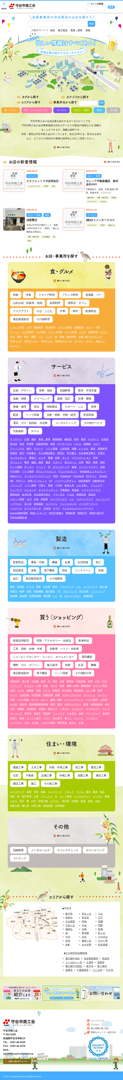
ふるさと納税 (48, 722)
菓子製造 (50, 591)
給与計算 (27, 494)
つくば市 (97, 970)
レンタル (83, 448)
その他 (113, 110)
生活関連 (83, 562)
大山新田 (70, 921)
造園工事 (83, 775)
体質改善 (81, 494)
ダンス (65, 458)
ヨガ (29, 499)
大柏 (84, 929)
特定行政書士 (56, 513)
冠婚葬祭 (65, 390)
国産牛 (37, 713)
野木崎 (85, 933)
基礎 (29, 792)
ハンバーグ (59, 713)
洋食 (28, 294)
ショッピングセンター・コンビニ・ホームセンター (43, 656)
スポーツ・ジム (74, 406)
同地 (84, 921)
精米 (52, 704)
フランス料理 (70, 294)
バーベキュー (93, 713)
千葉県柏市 (83, 970)
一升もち (64, 709)
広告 (36, 499)
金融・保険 (19, 398)
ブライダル (59, 494)
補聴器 (30, 690)
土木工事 (36, 767)
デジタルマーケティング (37, 476)
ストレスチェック (67, 850)
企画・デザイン (22, 390)
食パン (68, 718)
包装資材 (81, 681)
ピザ (29, 327)
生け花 (28, 504)
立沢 (84, 937)
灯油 (104, 681)
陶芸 (88, 462)
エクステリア (91, 201)
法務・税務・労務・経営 (61, 414)
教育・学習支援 (87, 390)
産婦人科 (69, 485)
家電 (90, 681)
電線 (90, 801)
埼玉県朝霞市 (91, 958)
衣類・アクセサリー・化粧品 (53, 640)
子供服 (46, 586)
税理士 (61, 453)
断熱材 (70, 681)
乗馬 (26, 462)
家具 (54, 586)
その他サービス (93, 423)
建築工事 (90, 197)
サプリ (35, 699)
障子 (22, 801)
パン (40, 337)
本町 (67, 944)
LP (50, 481)
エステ (42, 458)
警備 (50, 458)
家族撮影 (38, 504)
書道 (48, 462)
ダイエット (16, 462)
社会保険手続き (42, 494)
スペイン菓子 (34, 718)
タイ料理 (41, 332)
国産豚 (46, 713)
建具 (88, 792)
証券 (81, 462)
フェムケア (97, 485)
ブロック (69, 792)
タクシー (38, 448)
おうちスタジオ (32, 508)
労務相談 (65, 490)
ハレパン (79, 718)
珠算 (52, 444)
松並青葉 (103, 944)
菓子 (26, 337)
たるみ (70, 494)
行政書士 (31, 453)
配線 (83, 801)
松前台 (69, 917)
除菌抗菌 (48, 695)
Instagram (65, 476)
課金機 (23, 596)
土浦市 (89, 962)
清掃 (93, 406)
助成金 (75, 490)
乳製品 (13, 453)
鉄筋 (12, 796)
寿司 (75, 311)
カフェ (89, 341)
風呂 (93, 448)
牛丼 (97, 327)
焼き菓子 (57, 718)
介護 (26, 439)
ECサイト (91, 476)
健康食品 (88, 596)
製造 (99, 110)
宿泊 (36, 406)
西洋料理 (50, 327)
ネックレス (16, 713)
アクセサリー (93, 709)
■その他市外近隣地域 (75, 953)
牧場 (22, 718)
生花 (80, 664)
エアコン (55, 801)
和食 (15, 294)
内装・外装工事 (102, 197)
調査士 (32, 458)
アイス (48, 337)
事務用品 (86, 686)
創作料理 (71, 337)
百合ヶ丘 (86, 914)
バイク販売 (92, 699)
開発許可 (82, 513)
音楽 (22, 444)
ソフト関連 (52, 448)
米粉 (107, 704)
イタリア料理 (46, 294)
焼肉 (81, 713)
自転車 (23, 704)
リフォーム (47, 796)
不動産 (113, 197)
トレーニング (102, 499)
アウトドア (16, 686)
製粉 (59, 704)
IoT (59, 591)
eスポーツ (93, 439)
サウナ (56, 508)
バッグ (13, 695)
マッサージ (16, 439)
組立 (15, 578)
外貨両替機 (35, 596)
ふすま (13, 801)
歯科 (33, 439)
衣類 (29, 591)
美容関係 (88, 414)
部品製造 (18, 570)
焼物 (95, 462)
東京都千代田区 (73, 966)
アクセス (95, 1024)
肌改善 (92, 494)
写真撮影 (18, 431)
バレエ (77, 444)
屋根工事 (15, 805)
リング (106, 709)
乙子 (100, 917)
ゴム (78, 586)
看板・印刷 (37, 562)
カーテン (102, 695)
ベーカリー (92, 718)
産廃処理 (102, 448)
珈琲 (19, 337)
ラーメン (15, 332)
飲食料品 (91, 311)
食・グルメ (10, 110)
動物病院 (57, 439)
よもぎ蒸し (82, 485)
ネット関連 (16, 467)
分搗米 (42, 709)
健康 (74, 467)
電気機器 (87, 656)
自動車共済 (99, 481)
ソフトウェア (98, 591)
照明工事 (43, 801)
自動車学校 (42, 444)
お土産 (13, 704)
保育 (76, 439)
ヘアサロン (16, 504)
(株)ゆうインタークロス (100, 220)
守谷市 (46, 186)
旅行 (22, 453)
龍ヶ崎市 (102, 966)
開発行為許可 (96, 513)
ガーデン (79, 341)
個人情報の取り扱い (100, 1028)
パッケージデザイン (65, 481)
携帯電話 (62, 722)
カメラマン (52, 504)
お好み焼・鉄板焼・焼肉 (27, 302)
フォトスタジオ (68, 504)
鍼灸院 (68, 439)
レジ (55, 596)
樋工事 (25, 805)
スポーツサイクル (71, 695)
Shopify (103, 476)
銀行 (29, 448)
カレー (89, 327)
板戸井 (69, 914)
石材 (62, 681)
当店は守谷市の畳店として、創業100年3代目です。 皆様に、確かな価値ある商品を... (42, 228)
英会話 (13, 444)
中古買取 (15, 471)
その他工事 (50, 783)
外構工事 (64, 775)
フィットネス (17, 448)
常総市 (105, 958)
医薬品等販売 (21, 640)
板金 (102, 792)
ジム (71, 499)
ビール (30, 586)
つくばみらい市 (73, 962)
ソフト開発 (30, 485)
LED (33, 801)
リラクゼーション (81, 458)
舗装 (43, 792)
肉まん (72, 722)
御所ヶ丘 (111, 225)
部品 (64, 570)
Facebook (78, 476)
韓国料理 (38, 327)
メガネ (20, 690)
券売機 (46, 596)
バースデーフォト (88, 504)
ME (12, 481)
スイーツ (15, 346)
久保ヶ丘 (70, 925)
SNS (55, 476)
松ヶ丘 (101, 933)
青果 (38, 586)
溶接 (101, 570)
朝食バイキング (38, 513)
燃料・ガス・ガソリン (26, 664)
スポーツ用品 (100, 686)
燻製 (33, 337)
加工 (98, 562)
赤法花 (85, 917)
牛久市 (109, 970)
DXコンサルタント (46, 471)
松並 (29, 241)
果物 (61, 337)
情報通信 (52, 406)
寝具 (62, 686)
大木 (67, 937)
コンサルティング (34, 186)
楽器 (12, 690)
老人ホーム (70, 462)
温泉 (102, 467)
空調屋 (75, 801)
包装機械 (38, 591)
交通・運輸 (84, 398)
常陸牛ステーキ (63, 341)
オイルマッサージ (48, 490)
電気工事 (96, 767)
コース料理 (71, 332)
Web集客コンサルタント (93, 471)
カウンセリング (61, 467)
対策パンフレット (37, 481)
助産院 (44, 499)
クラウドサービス (90, 490)
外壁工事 (36, 805)
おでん (103, 332)
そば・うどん (44, 311)
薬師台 (69, 929)
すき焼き (71, 713)
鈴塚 (100, 929)
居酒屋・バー (93, 294)
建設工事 (18, 783)
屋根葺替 (48, 805)
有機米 (20, 709)
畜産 (12, 586)
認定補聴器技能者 (38, 704)
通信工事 (101, 775)
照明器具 (78, 690)
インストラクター (88, 467)
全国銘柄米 (97, 704)
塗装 (95, 458)
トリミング (16, 485)
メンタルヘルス (40, 850)
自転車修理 (84, 481)
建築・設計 (63, 398)
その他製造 (46, 237)
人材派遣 (64, 448)
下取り (42, 485)
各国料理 (55, 302)
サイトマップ (97, 1020)
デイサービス (64, 444)
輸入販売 (52, 664)
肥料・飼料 (73, 686)
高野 (100, 925)
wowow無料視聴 (19, 513)
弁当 (12, 337)
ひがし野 (103, 941)
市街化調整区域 (18, 517)
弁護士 (101, 453)
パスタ (82, 332)
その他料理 (43, 319)
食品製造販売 (21, 319)
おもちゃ (29, 686)
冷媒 (97, 801)
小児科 (58, 485)
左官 (15, 775)
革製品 (13, 591)
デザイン (21, 481)
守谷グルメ (47, 341)
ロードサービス (58, 499)
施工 (33, 783)
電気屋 (65, 801)
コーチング (19, 858)
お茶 (81, 722)
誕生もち (52, 709)
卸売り (13, 718)
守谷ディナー (31, 341)
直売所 (106, 713)
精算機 (13, 596)
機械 (54, 562)
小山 (100, 914)
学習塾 (30, 444)
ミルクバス (16, 508)
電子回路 (84, 591)
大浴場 (47, 508)
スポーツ (57, 462)
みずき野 (86, 944)
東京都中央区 (72, 958)
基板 (33, 570)
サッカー (29, 467)
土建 (36, 796)
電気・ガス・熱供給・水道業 (30, 423)
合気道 (104, 439)
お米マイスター (72, 704)
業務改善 (15, 494)
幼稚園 (87, 444)
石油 (97, 681)
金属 (67, 562)
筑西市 (101, 962)
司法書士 (71, 453)
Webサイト (16, 476)
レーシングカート (74, 699)
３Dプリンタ (70, 591)
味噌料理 (93, 332)
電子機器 (49, 570)
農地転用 (70, 513)
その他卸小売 (83, 673)
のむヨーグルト (72, 596)
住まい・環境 (81, 110)
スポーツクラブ (84, 499)
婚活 (83, 439)
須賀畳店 (31, 220)
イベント (41, 467)
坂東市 (69, 970)
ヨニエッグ (30, 490)
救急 (50, 485)
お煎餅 (103, 699)
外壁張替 (60, 805)
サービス (61, 110)
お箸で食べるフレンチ (90, 337)
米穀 (38, 690)
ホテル (35, 431)
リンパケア (16, 490)
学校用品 (15, 681)
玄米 (12, 709)
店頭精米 (31, 709)
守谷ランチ (16, 341)
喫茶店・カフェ (77, 302)
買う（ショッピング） (37, 110)
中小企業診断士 (46, 453)
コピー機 (90, 690)
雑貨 (67, 664)
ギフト (46, 718)
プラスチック (67, 586)
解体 (95, 792)
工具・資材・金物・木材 (27, 648)
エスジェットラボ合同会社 (42, 181)
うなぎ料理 (28, 332)
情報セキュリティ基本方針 (103, 1032)
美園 (100, 921)
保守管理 (26, 796)
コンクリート (83, 570)
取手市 (89, 966)
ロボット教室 (17, 499)
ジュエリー (78, 709)
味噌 (22, 591)
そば (26, 722)
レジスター (16, 722)
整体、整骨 (44, 439)
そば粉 (35, 722)
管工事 (79, 767)
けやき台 (103, 201)
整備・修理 (19, 406)
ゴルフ (96, 444)
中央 (53, 186)
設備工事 (46, 775)
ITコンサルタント (68, 471)
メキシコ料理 (64, 327)
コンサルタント (18, 458)
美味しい (100, 341)
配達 (15, 414)
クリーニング (42, 398)
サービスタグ (91, 225)
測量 (74, 448)
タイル (80, 792)
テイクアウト (21, 311)
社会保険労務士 (87, 453)
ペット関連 (32, 414)
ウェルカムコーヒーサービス (77, 508)
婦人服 (103, 586)
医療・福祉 (45, 390)
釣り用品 (67, 690)
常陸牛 (28, 713)
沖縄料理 (79, 327)
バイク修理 (28, 471)
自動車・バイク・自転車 (64, 648)
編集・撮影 (56, 699)
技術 (57, 458)
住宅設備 (24, 695)
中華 (62, 311)
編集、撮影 (37, 462)
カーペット (90, 695)
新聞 (100, 690)
